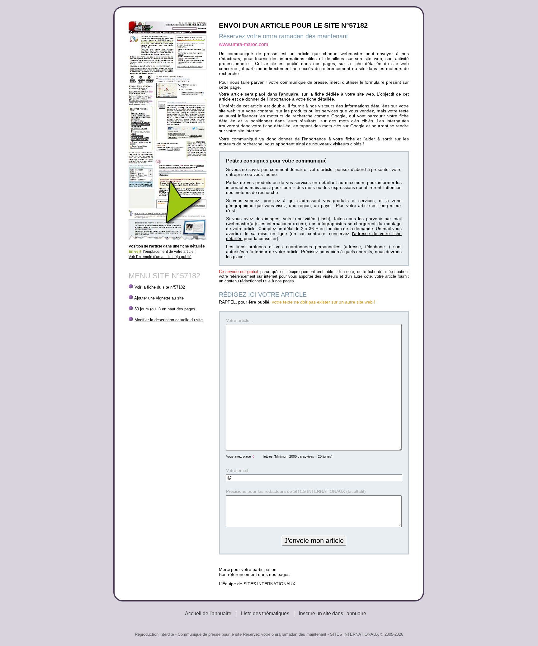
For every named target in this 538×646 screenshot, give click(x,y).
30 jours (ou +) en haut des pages (164, 309)
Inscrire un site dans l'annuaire (332, 613)
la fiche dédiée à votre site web (341, 94)
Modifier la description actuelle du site (168, 320)
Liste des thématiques (265, 613)
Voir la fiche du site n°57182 (159, 287)
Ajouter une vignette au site (159, 298)
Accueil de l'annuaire (208, 613)
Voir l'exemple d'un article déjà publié (160, 257)
